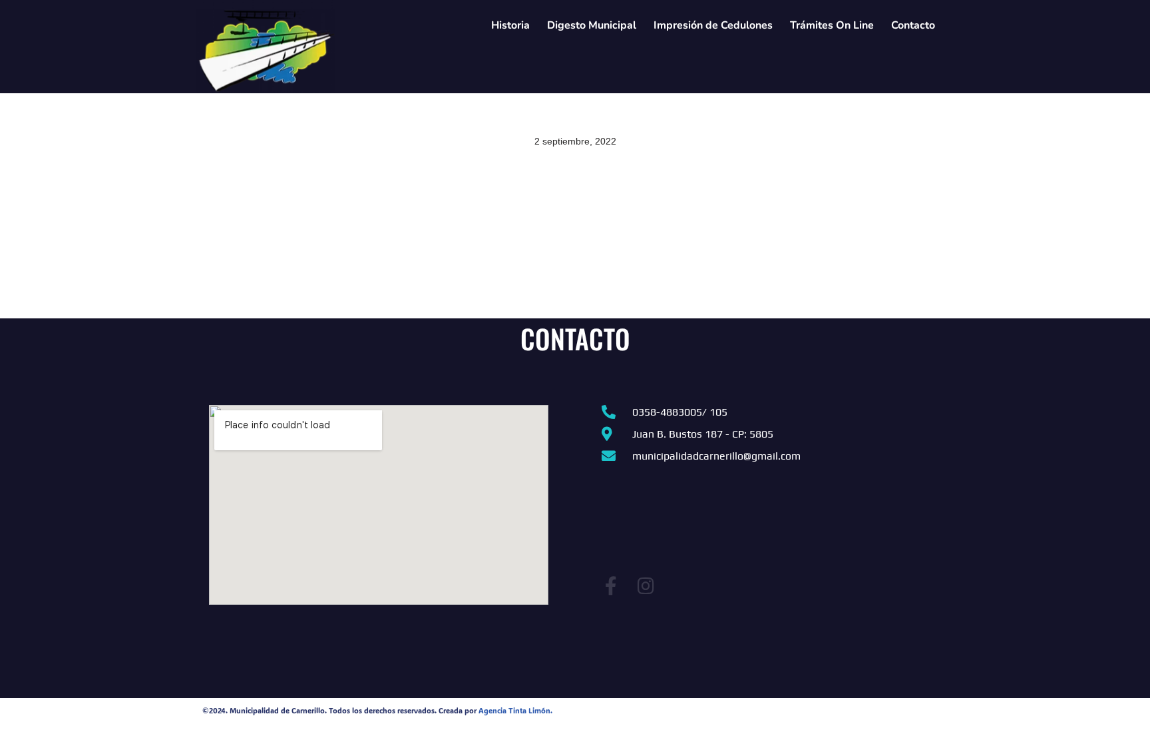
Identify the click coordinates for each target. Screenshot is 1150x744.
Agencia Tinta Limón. (515, 710)
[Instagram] (645, 586)
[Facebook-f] (611, 586)
